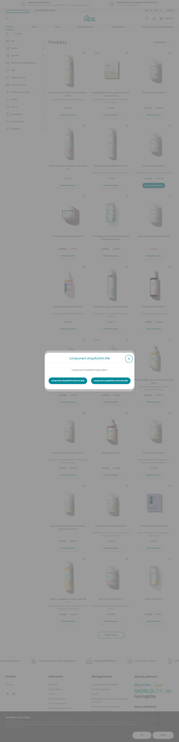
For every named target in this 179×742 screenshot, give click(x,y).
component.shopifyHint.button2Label (111, 381)
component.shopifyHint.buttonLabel (67, 381)
